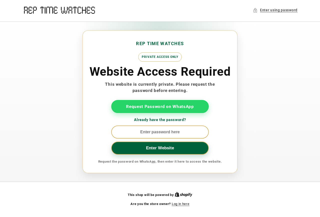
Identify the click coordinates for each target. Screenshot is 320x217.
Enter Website (160, 148)
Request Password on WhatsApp (160, 106)
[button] (275, 10)
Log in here (181, 204)
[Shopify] (183, 195)
